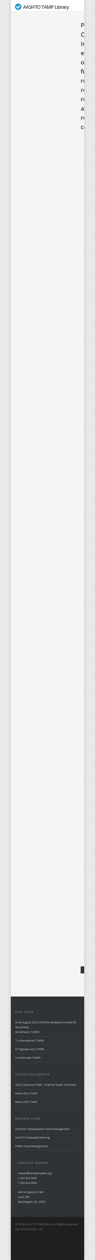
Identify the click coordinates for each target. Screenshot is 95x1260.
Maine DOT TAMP (26, 1102)
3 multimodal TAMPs (28, 1058)
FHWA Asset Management (31, 1146)
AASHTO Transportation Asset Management (42, 1129)
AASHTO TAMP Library (45, 7)
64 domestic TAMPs (27, 1032)
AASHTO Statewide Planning (32, 1137)
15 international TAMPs (29, 1040)
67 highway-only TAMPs (29, 1049)
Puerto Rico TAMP (26, 1093)
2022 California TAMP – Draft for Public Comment (45, 1085)
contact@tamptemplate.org (35, 1173)
